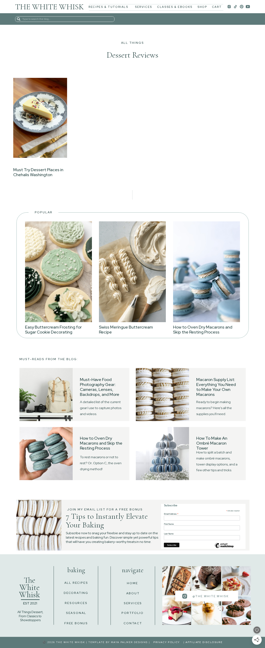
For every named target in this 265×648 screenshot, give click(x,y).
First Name (169, 524)
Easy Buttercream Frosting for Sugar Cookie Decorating (53, 329)
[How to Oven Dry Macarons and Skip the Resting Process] (206, 271)
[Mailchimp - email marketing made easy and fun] (224, 548)
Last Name (169, 534)
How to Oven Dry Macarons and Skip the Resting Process (202, 329)
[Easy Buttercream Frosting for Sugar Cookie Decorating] (58, 271)
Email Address (171, 514)
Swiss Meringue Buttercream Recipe (126, 329)
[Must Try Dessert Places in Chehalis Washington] (40, 118)
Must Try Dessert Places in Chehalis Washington (38, 172)
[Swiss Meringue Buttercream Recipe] (132, 271)
